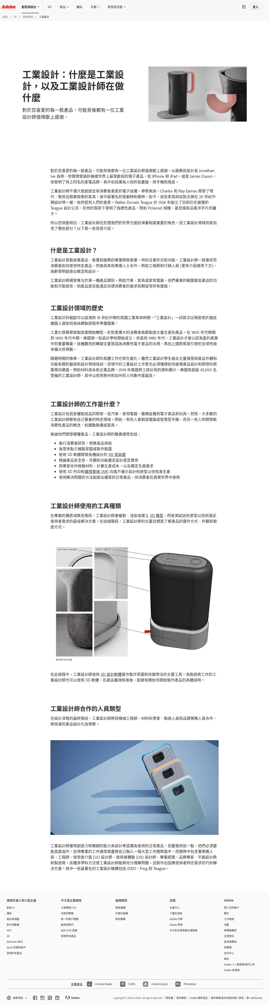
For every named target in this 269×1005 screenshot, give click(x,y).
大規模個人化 (68, 908)
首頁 (5, 17)
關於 (226, 913)
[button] (243, 6)
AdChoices (256, 998)
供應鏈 (228, 947)
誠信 (226, 959)
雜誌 (79, 6)
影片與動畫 (13, 925)
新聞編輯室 (230, 930)
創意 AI (11, 908)
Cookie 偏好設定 (199, 998)
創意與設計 (29, 6)
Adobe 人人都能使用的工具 (239, 964)
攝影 (9, 913)
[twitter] (50, 998)
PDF (9, 930)
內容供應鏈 (67, 913)
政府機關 (120, 919)
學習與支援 (115, 6)
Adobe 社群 (176, 919)
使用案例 (28, 17)
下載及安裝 (176, 913)
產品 (63, 6)
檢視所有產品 (14, 953)
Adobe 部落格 (232, 970)
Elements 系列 (15, 942)
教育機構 (120, 908)
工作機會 (229, 919)
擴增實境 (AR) (97, 471)
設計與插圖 (13, 919)
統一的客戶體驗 (70, 919)
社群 (94, 6)
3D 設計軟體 (111, 674)
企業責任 (229, 936)
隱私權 (169, 998)
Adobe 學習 (176, 925)
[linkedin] (57, 998)
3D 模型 (156, 515)
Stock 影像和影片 (16, 947)
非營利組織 (121, 913)
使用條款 (181, 998)
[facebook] (35, 998)
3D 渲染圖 (117, 454)
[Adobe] (8, 6)
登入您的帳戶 (231, 908)
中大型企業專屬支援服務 (183, 930)
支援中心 (175, 908)
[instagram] (42, 998)
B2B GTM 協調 (69, 930)
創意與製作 (67, 925)
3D (49, 6)
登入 (255, 6)
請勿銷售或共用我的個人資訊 (227, 998)
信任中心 (229, 953)
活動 (226, 925)
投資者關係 (230, 942)
